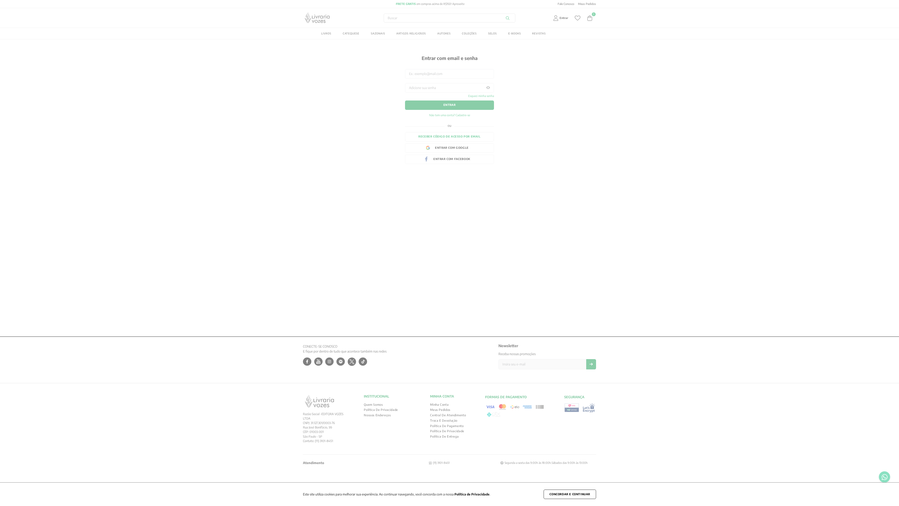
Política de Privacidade (472, 494)
